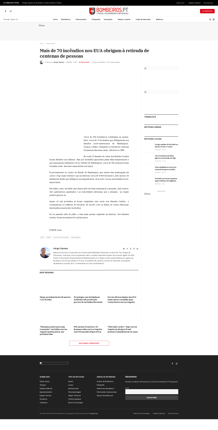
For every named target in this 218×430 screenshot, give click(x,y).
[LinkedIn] (32, 153)
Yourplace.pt (93, 413)
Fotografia (96, 19)
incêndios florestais (61, 237)
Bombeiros (65, 19)
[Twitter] (32, 148)
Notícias (159, 19)
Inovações (108, 19)
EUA (42, 237)
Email (127, 388)
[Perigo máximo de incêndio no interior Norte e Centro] (148, 147)
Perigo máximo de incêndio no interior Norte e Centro (42, 3)
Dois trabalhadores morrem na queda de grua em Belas (165, 168)
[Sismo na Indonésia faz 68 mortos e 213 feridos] (55, 285)
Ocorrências (207, 11)
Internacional (84, 62)
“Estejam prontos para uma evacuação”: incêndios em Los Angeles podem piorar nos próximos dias (53, 330)
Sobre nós (180, 3)
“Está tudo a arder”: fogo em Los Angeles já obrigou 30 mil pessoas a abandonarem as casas (123, 329)
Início (55, 19)
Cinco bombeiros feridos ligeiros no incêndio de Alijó (165, 157)
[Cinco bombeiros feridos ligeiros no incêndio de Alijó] (148, 158)
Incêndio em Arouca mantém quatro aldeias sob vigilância (166, 180)
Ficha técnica (208, 3)
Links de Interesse (143, 19)
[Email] (32, 163)
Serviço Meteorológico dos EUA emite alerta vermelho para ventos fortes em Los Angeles (122, 299)
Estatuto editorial (195, 3)
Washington (75, 237)
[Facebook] (32, 142)
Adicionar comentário (89, 343)
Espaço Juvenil (124, 19)
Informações (81, 19)
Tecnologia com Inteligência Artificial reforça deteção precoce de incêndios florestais (88, 299)
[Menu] (214, 19)
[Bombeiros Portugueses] (109, 11)
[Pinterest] (32, 158)
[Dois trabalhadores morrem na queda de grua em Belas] (148, 170)
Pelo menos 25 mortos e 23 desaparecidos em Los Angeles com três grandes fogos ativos (88, 329)
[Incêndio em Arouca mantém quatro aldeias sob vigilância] (148, 181)
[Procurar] (210, 19)
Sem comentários (100, 62)
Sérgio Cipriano (59, 62)
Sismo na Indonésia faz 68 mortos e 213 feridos (55, 298)
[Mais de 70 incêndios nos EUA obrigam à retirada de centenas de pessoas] (89, 99)
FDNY (49, 237)
